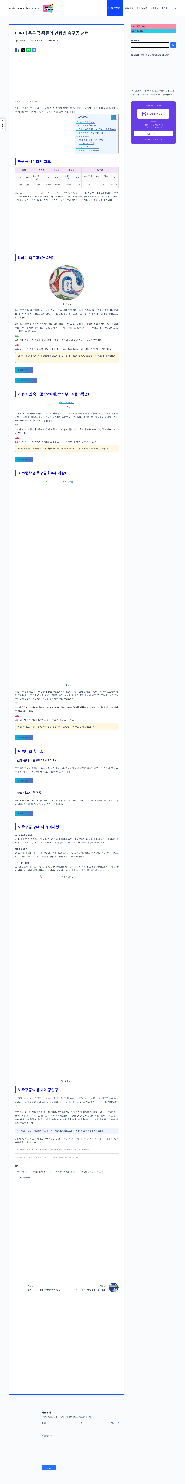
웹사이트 (115, 1423)
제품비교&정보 (114, 8)
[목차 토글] (113, 117)
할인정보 (165, 8)
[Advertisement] (66, 79)
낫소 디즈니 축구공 (86, 143)
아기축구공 (22, 1171)
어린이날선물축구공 (41, 1171)
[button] (2, 125)
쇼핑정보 (154, 8)
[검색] (175, 8)
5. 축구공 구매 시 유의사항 (87, 147)
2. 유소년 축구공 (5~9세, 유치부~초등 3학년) (96, 129)
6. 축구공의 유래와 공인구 (87, 150)
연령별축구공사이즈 (91, 1171)
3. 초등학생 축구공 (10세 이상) (89, 132)
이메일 (80, 1423)
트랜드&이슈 (142, 8)
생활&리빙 (128, 8)
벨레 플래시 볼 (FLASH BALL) (91, 140)
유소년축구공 (23, 1177)
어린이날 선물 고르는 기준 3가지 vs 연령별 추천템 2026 (79, 1131)
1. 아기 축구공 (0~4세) (86, 125)
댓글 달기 (47, 1436)
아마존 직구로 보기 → (26, 380)
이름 (44, 1423)
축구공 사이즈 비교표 (85, 122)
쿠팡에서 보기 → (24, 370)
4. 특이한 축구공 (83, 136)
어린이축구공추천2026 (67, 1171)
